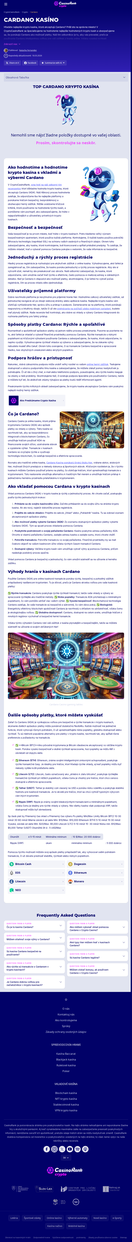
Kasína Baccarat (65, 1057)
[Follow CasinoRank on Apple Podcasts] (84, 1152)
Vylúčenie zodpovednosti (67, 1240)
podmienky (86, 1240)
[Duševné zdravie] (59, 1205)
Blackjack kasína (65, 1062)
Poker (65, 1074)
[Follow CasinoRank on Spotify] (77, 1152)
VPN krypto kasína (65, 1113)
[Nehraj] (111, 1192)
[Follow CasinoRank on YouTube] (69, 1152)
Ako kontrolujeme (65, 1023)
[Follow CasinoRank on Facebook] (46, 1152)
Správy (65, 1029)
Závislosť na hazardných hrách (19, 1240)
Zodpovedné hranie (44, 1240)
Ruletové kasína (65, 1068)
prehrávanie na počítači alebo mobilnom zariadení (84, 308)
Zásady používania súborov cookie (109, 1240)
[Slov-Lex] (43, 1192)
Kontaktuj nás (65, 1017)
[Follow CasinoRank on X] (61, 1152)
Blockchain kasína (65, 1096)
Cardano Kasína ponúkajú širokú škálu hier (69, 462)
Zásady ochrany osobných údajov (65, 1035)
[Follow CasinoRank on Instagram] (54, 1152)
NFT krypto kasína (65, 1102)
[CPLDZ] (77, 1192)
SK (63, 1160)
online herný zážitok (97, 364)
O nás (65, 1011)
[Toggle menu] (6, 4)
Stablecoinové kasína (65, 1107)
